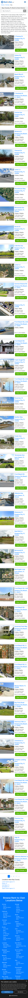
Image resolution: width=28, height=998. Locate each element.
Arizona (4, 904)
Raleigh (17, 955)
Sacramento (5, 913)
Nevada (4, 969)
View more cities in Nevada (7, 973)
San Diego (5, 914)
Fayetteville (18, 953)
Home (2, 5)
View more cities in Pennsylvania (20, 973)
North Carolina (19, 950)
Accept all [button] (7, 992)
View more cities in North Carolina (20, 957)
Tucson (4, 906)
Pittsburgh (18, 970)
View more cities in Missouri (7, 959)
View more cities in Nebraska (7, 966)
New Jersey (5, 976)
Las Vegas (5, 971)
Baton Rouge (5, 944)
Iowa (16, 928)
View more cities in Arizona (7, 908)
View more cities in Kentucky (20, 939)
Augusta (18, 907)
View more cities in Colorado (7, 924)
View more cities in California (7, 917)
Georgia (17, 904)
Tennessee (17, 976)
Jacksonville (5, 928)
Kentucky (17, 936)
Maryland (4, 950)
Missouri (4, 955)
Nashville (18, 977)
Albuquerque (18, 944)
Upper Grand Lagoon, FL (8, 888)
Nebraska (4, 962)
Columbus (18, 962)
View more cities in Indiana (20, 925)
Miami (4, 930)
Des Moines (18, 930)
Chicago (18, 916)
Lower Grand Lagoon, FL (8, 881)
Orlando (4, 932)
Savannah (18, 909)
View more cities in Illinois (20, 918)
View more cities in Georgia (20, 911)
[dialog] (14, 989)
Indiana (17, 921)
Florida (7, 5)
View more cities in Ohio (20, 964)
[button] (14, 995)
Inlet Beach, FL (6, 885)
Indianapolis (18, 923)
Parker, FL (4, 883)
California (4, 911)
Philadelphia (18, 969)
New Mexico (18, 943)
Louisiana (4, 943)
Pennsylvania (18, 967)
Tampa (4, 937)
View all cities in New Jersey (7, 979)
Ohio (16, 960)
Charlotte (18, 951)
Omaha (4, 964)
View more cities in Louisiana (7, 946)
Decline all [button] (20, 992)
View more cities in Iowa (20, 932)
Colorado (4, 920)
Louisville (18, 937)
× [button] (26, 981)
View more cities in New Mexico (21, 946)
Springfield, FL (5, 886)
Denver (4, 921)
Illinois (16, 914)
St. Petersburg (6, 933)
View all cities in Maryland (6, 952)
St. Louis (5, 957)
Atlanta (17, 906)
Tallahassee (5, 935)
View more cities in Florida (7, 939)
